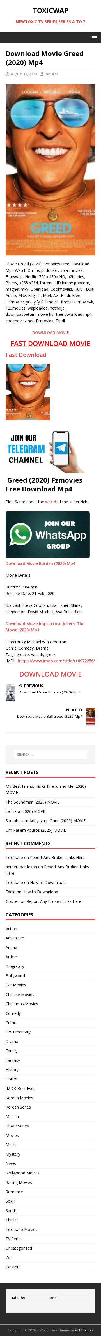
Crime (11, 1022)
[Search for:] (50, 754)
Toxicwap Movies (21, 1229)
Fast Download (26, 355)
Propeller (37, 1298)
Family (11, 1050)
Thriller (12, 1220)
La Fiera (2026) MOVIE (26, 811)
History (12, 1069)
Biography (15, 966)
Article (11, 956)
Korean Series (18, 1107)
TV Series (14, 1238)
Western (13, 1267)
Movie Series (17, 1126)
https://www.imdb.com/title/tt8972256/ (56, 660)
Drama (12, 1041)
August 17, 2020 (24, 74)
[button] (93, 37)
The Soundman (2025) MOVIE (32, 802)
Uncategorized (19, 1248)
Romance (14, 1191)
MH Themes (84, 1330)
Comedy (13, 1013)
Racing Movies (19, 1182)
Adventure (15, 938)
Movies (12, 1135)
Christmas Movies (22, 1003)
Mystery (13, 1154)
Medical (13, 1116)
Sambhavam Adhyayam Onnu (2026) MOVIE (46, 820)
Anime (11, 947)
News (11, 1163)
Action (11, 928)
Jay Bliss (52, 74)
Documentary (18, 1032)
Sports (11, 1210)
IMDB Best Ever (20, 1088)
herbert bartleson (21, 866)
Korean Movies (19, 1097)
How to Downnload (48, 882)
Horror (12, 1079)
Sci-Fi (10, 1201)
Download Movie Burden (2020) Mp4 (40, 563)
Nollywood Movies (23, 1173)
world (50, 501)
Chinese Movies (20, 994)
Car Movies (16, 985)
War (9, 1257)
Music (11, 1144)
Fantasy (13, 1060)
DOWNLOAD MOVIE (50, 332)
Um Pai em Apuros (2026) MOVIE (36, 830)
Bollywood (15, 975)
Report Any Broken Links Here (57, 857)
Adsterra (68, 1298)
